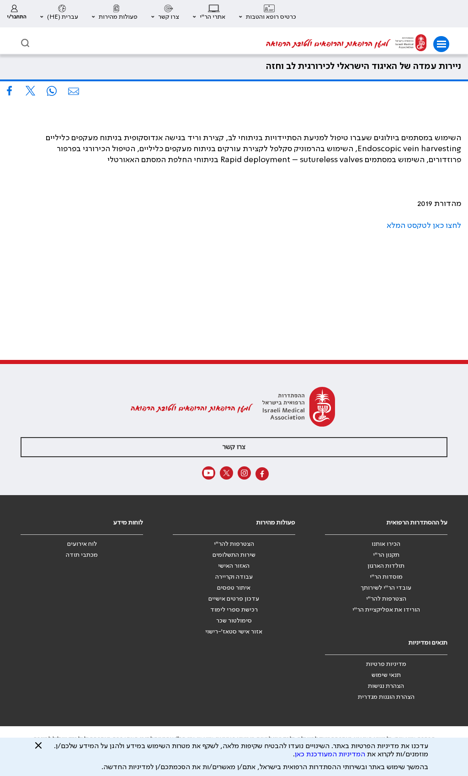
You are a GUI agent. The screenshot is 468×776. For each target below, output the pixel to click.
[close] (38, 749)
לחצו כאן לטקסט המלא (424, 226)
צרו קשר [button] (234, 447)
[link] (17, 13)
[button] (267, 14)
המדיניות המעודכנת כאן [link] (330, 754)
